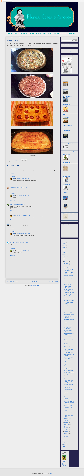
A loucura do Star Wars (69, 292)
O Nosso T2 (65, 192)
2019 (64, 252)
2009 (64, 448)
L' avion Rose (66, 117)
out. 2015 (66, 420)
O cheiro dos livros (68, 407)
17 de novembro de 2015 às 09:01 (23, 215)
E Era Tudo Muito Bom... (68, 143)
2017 (64, 256)
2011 (64, 444)
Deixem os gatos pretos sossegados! (69, 358)
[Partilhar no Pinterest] (26, 160)
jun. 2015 (66, 427)
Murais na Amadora (68, 325)
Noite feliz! (66, 305)
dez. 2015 (66, 261)
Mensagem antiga (53, 281)
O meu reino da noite (68, 203)
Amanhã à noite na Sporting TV (68, 328)
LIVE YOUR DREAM (67, 96)
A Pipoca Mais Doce (67, 173)
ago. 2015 (66, 424)
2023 (64, 245)
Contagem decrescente (69, 298)
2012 (64, 442)
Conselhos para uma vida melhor (68, 376)
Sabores (13, 161)
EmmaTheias (66, 127)
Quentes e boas (67, 368)
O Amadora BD (67, 387)
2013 (64, 440)
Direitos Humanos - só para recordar (68, 270)
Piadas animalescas (68, 389)
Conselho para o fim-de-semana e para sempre (69, 280)
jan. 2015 (66, 436)
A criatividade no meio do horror (68, 344)
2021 (64, 249)
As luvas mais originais (69, 411)
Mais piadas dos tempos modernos (69, 334)
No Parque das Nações (69, 372)
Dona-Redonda (66, 104)
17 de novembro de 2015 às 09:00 (23, 178)
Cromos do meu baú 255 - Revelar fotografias (68, 341)
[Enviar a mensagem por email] (21, 160)
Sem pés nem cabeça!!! (68, 151)
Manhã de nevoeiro (68, 413)
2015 (64, 259)
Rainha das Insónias (67, 114)
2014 (64, 439)
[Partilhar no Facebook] (25, 160)
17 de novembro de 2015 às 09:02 (23, 195)
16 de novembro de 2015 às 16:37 (21, 242)
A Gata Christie (66, 130)
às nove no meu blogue (68, 213)
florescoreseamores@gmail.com (68, 51)
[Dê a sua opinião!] (22, 160)
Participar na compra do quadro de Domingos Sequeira (69, 402)
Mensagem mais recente (12, 281)
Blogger (50, 473)
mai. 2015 (66, 429)
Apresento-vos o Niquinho (67, 347)
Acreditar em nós (67, 284)
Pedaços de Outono (68, 405)
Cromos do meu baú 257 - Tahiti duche (68, 273)
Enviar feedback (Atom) (34, 285)
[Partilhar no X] (23, 160)
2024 (64, 243)
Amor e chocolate (67, 336)
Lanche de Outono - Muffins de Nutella (68, 310)
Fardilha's (65, 88)
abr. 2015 (66, 431)
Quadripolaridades (67, 162)
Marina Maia (12, 224)
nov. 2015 (66, 263)
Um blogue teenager (68, 374)
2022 (64, 247)
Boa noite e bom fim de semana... (69, 355)
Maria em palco (66, 176)
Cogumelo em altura (68, 275)
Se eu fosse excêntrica (69, 300)
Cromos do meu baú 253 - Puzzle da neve (69, 416)
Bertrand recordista (68, 312)
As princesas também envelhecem (68, 366)
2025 (64, 241)
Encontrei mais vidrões (69, 314)
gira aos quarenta (67, 184)
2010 (64, 446)
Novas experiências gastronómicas (68, 361)
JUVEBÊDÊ (65, 80)
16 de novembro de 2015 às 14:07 (21, 224)
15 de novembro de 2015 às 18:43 (20, 187)
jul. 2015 (66, 426)
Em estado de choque (68, 352)
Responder (12, 173)
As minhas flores (67, 396)
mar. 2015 (66, 433)
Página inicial (34, 281)
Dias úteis (65, 141)
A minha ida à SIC (68, 277)
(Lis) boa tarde (67, 323)
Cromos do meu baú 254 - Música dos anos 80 (68, 381)
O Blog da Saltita (67, 211)
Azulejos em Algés (68, 294)
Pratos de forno (67, 338)
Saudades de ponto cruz (69, 378)
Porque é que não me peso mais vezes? (68, 394)
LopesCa (65, 106)
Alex (14, 178)
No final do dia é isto (68, 370)
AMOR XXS (12, 242)
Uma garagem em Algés (69, 319)
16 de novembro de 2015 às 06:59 (18, 204)
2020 (64, 250)
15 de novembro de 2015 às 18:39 (20, 169)
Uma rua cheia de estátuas (68, 317)
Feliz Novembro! (67, 418)
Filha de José (66, 133)
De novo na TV (67, 282)
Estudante (12, 187)
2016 (64, 258)
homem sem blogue (67, 125)
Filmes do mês (67, 267)
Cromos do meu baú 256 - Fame (68, 307)
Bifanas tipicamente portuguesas (68, 287)
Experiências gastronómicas (67, 399)
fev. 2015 (66, 435)
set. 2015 (66, 422)
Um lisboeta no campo (68, 195)
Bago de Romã (66, 154)
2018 (64, 254)
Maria (11, 204)
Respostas (13, 176)
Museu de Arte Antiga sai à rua (68, 290)
